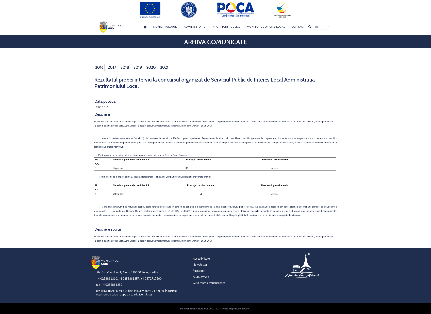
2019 (138, 67)
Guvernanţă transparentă (209, 283)
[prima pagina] (110, 27)
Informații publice (226, 26)
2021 (164, 67)
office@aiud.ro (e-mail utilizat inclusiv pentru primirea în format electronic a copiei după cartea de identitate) (136, 292)
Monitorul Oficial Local (266, 26)
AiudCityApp (201, 277)
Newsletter (200, 265)
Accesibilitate (201, 259)
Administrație (194, 26)
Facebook (199, 271)
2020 (151, 67)
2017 (112, 67)
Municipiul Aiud (165, 26)
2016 (99, 67)
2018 (125, 67)
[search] (309, 26)
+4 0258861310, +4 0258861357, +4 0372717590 (129, 279)
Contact (298, 26)
